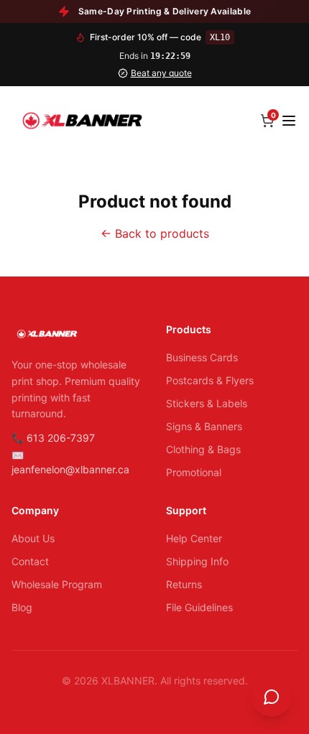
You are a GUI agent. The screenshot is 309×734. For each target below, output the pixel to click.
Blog (21, 607)
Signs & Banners (204, 426)
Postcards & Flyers (210, 380)
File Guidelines (199, 607)
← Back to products (155, 233)
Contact (30, 561)
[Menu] (289, 120)
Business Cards (202, 357)
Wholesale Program (56, 584)
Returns (184, 584)
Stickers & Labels (206, 403)
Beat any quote (161, 73)
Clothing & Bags (203, 449)
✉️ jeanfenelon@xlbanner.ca (70, 462)
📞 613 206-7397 (53, 438)
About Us (33, 538)
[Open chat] (272, 697)
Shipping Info (197, 561)
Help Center (194, 538)
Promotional (193, 472)
